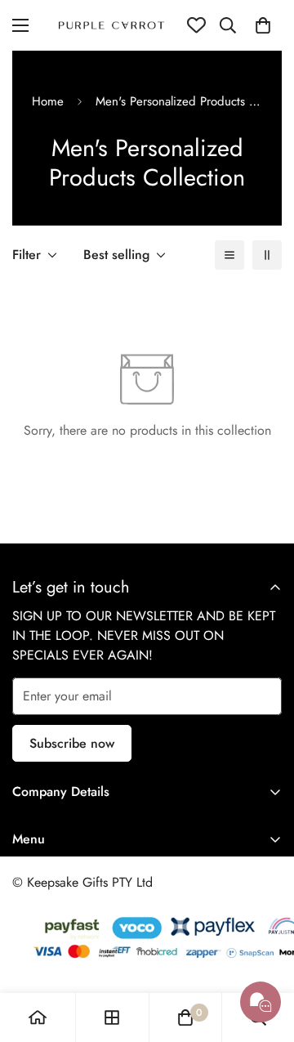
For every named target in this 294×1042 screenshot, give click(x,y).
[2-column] (267, 255)
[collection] (112, 1017)
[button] (263, 25)
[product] (37, 1017)
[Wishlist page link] (196, 25)
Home (48, 101)
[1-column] (229, 255)
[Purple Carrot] (111, 25)
